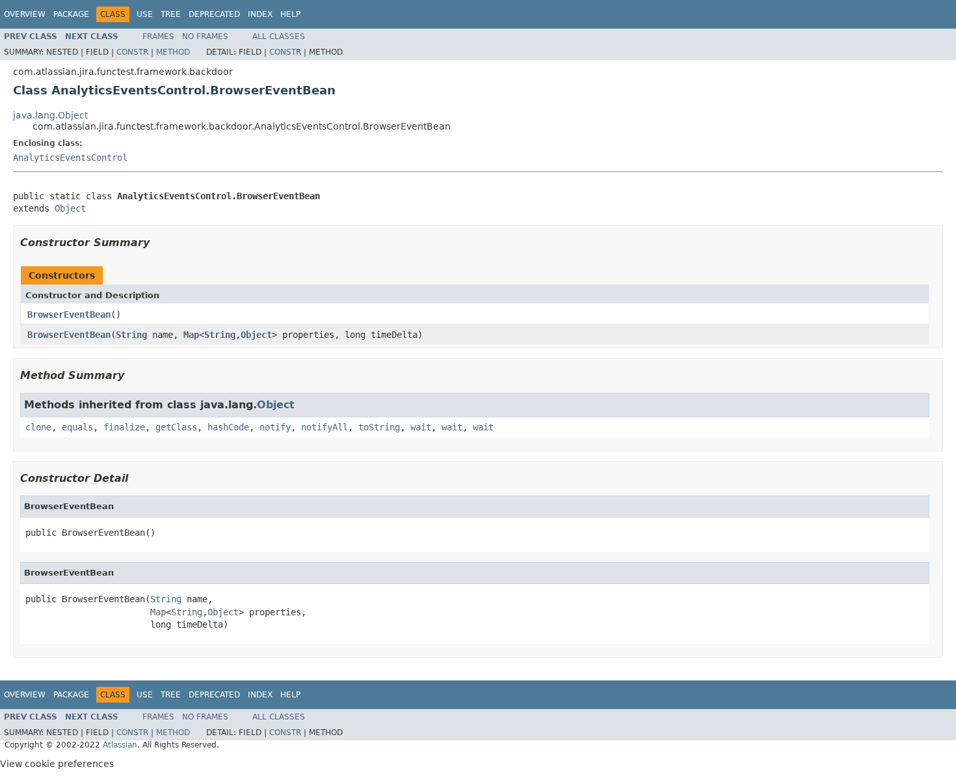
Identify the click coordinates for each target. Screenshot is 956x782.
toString (379, 427)
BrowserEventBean (69, 314)
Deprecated (214, 14)
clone (38, 427)
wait (420, 427)
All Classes (278, 36)
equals (77, 427)
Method (173, 52)
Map (191, 334)
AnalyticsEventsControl (70, 157)
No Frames (205, 36)
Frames (158, 36)
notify (275, 427)
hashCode (228, 427)
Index (260, 14)
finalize (124, 427)
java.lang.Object (50, 115)
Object (70, 208)
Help (290, 14)
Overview (25, 14)
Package (71, 14)
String (131, 334)
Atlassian (120, 744)
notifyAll (324, 427)
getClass (176, 427)
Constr (132, 52)
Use (145, 14)
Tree (171, 14)
